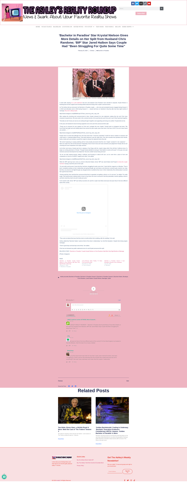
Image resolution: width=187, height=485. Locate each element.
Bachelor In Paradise (74, 276)
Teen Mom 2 (109, 27)
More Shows (127, 27)
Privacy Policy (80, 465)
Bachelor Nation (118, 276)
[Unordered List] (83, 310)
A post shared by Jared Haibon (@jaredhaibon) (84, 234)
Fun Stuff (88, 27)
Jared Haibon (89, 278)
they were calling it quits (71, 110)
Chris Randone (81, 278)
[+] (93, 309)
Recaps (118, 27)
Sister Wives (78, 27)
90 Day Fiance (46, 27)
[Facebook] (133, 3)
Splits (109, 278)
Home (38, 27)
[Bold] (72, 310)
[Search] (161, 8)
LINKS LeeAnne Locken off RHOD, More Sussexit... (81, 319)
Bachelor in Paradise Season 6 (105, 276)
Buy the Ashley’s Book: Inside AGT (85, 460)
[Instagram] (141, 3)
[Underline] (76, 310)
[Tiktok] (145, 3)
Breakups (125, 276)
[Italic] (74, 310)
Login (119, 300)
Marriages (104, 278)
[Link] (89, 310)
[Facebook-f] (124, 480)
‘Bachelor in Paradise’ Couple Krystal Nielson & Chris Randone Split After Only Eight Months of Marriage (97, 251)
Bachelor (57, 27)
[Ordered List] (81, 310)
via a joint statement (76, 102)
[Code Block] (87, 310)
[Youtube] (149, 3)
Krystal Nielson (98, 278)
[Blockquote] (85, 310)
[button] (69, 386)
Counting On (67, 27)
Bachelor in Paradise (103, 50)
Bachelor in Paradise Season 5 (88, 276)
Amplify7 (58, 480)
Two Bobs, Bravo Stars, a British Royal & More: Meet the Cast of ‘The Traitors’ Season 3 (74, 429)
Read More (61, 438)
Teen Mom (100, 27)
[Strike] (79, 310)
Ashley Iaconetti (64, 276)
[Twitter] (137, 3)
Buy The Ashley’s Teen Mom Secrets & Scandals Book (90, 462)
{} (90, 309)
